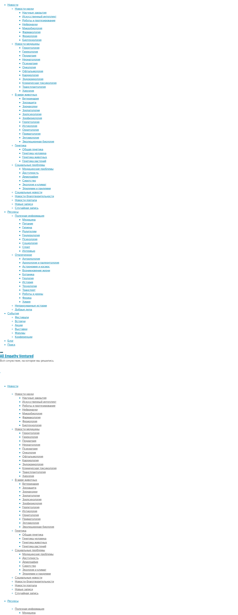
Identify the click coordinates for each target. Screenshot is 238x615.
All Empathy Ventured (16, 355)
